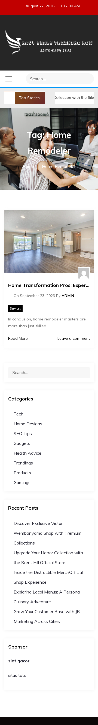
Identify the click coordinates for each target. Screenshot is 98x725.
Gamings (22, 482)
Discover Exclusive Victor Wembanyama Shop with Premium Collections (47, 533)
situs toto (17, 675)
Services (15, 308)
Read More (18, 338)
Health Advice (27, 453)
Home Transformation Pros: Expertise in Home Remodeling (49, 285)
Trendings (23, 463)
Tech (18, 414)
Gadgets (22, 443)
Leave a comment (73, 338)
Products (22, 472)
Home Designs (28, 423)
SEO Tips (23, 433)
